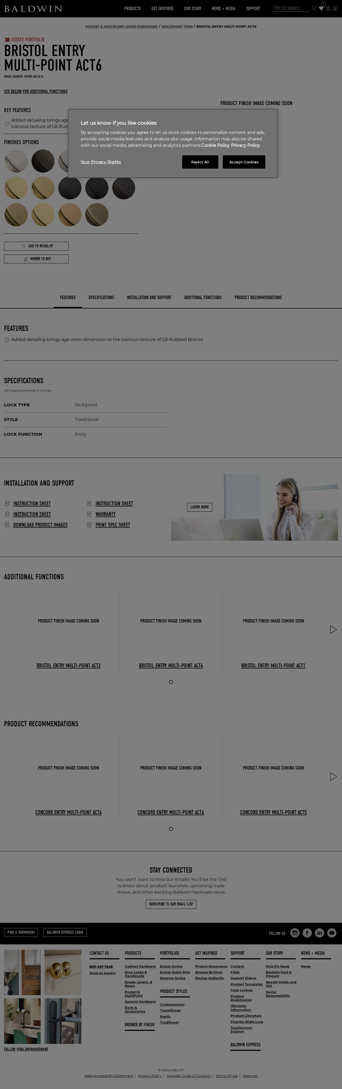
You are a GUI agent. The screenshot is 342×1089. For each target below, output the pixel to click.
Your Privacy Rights (101, 162)
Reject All (200, 162)
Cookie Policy (215, 145)
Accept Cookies (244, 162)
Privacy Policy (245, 145)
